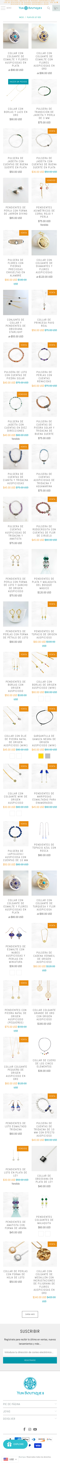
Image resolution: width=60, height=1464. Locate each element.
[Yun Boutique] (30, 8)
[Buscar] (49, 8)
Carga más (30, 1314)
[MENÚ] (1, 8)
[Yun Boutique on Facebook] (24, 1429)
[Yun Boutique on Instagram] (30, 1429)
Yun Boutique (21, 1457)
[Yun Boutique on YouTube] (35, 1429)
